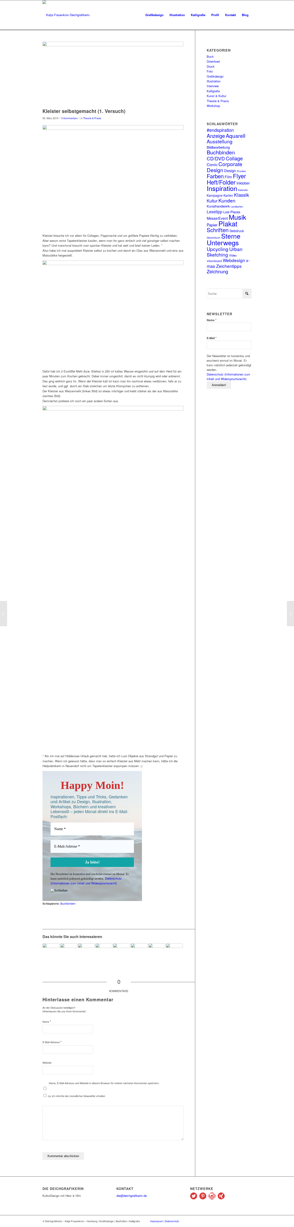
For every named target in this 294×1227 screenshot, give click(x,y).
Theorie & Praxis (92, 118)
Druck (211, 66)
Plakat (227, 223)
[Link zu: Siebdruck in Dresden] (139, 951)
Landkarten (237, 206)
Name (46, 1021)
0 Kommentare (69, 118)
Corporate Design (224, 166)
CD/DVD (216, 158)
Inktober (243, 182)
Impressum (156, 1221)
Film (228, 176)
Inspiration (222, 188)
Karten (228, 195)
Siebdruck (236, 230)
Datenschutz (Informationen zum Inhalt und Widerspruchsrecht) (86, 880)
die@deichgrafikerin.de (131, 1195)
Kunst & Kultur (216, 96)
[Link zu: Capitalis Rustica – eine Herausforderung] (156, 951)
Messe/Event (217, 218)
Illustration (213, 81)
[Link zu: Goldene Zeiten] (103, 951)
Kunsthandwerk (218, 206)
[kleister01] (113, 74)
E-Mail (212, 338)
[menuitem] (154, 15)
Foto (210, 71)
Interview (213, 86)
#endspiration (220, 130)
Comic (212, 164)
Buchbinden (68, 903)
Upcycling (217, 248)
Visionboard (214, 261)
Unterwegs (223, 242)
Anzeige (216, 135)
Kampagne (215, 195)
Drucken (241, 171)
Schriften (218, 230)
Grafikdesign (215, 76)
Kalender (243, 190)
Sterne (230, 235)
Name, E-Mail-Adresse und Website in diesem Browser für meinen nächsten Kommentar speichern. (104, 1083)
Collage (234, 158)
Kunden (226, 200)
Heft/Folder (221, 182)
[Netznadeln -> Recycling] (3, 613)
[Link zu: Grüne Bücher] (86, 951)
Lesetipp (214, 211)
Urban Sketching (225, 251)
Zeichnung (217, 271)
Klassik (241, 194)
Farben (215, 176)
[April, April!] (290, 613)
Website (46, 1062)
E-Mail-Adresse (52, 1042)
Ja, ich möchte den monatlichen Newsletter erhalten (76, 1096)
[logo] (66, 15)
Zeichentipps (229, 266)
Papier (212, 225)
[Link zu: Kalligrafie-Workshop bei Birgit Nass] (174, 951)
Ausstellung (219, 141)
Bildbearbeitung (218, 147)
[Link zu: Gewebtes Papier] (68, 951)
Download (213, 61)
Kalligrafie (213, 91)
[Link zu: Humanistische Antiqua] (50, 951)
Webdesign (234, 260)
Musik (237, 217)
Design (230, 170)
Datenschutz (172, 1221)
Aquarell (235, 135)
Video (233, 255)
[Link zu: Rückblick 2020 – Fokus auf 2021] (121, 951)
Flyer (239, 176)
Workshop (213, 106)
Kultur (212, 201)
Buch (210, 56)
